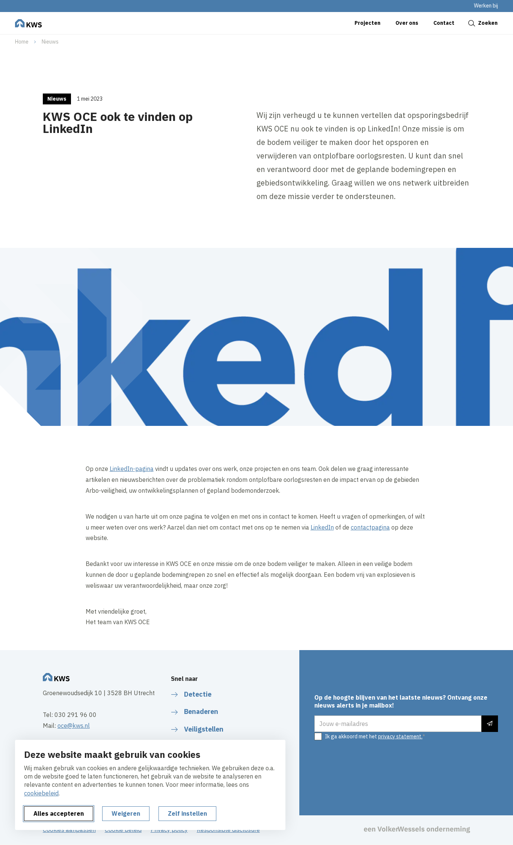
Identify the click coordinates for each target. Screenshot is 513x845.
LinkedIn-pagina (132, 468)
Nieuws (50, 41)
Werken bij (486, 5)
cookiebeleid (41, 793)
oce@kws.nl (73, 725)
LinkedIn (322, 527)
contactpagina (370, 527)
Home (22, 41)
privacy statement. (400, 736)
